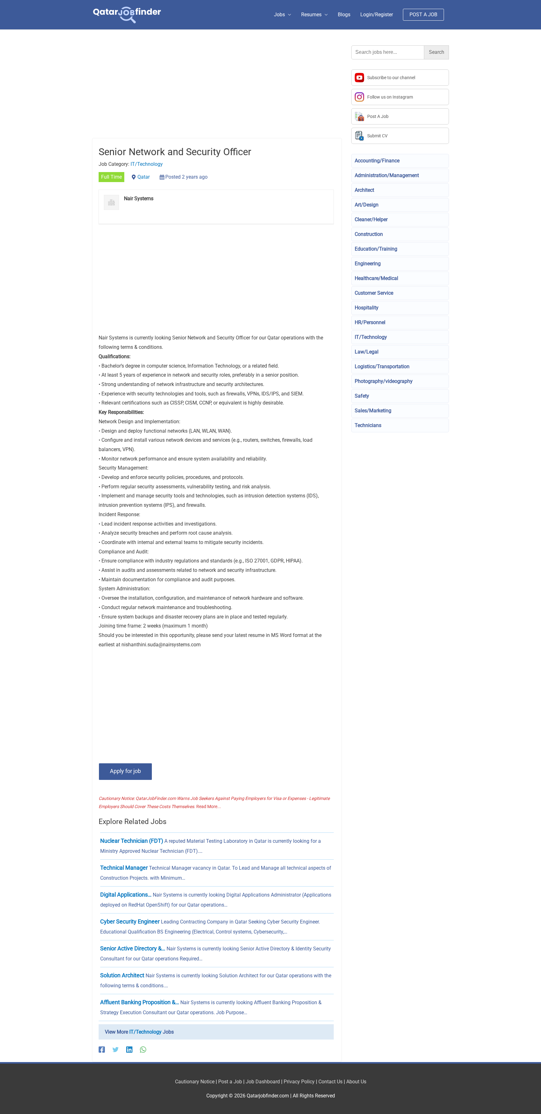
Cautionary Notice (194, 1082)
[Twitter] (115, 1049)
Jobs (279, 15)
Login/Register (376, 15)
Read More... (208, 806)
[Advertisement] (217, 91)
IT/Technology (147, 164)
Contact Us (330, 1082)
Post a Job (230, 1082)
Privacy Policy (299, 1082)
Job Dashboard (263, 1082)
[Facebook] (102, 1049)
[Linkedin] (129, 1049)
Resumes (311, 15)
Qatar (143, 177)
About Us (356, 1082)
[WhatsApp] (143, 1049)
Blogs (344, 15)
